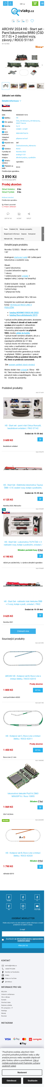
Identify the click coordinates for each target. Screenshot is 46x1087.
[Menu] (42, 3)
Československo (22, 146)
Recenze (4, 1016)
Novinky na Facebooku (12, 972)
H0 (17, 118)
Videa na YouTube (10, 978)
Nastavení (22, 1072)
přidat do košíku (23, 333)
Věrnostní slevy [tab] (19, 239)
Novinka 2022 (21, 152)
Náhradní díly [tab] (8, 239)
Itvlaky (9, 897)
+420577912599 (10, 969)
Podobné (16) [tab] (13, 229)
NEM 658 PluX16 (22, 133)
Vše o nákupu (5, 997)
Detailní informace (10, 101)
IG (23, 906)
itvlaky (7, 975)
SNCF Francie (21, 123)
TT (37, 897)
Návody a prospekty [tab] (26, 229)
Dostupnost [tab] (32, 234)
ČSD (17, 121)
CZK (21, 4)
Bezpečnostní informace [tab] (12, 234)
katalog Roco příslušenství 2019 (23, 315)
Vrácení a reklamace (7, 994)
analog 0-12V (21, 155)
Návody (3, 1013)
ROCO (18, 149)
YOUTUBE (37, 906)
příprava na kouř (22, 138)
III (17, 126)
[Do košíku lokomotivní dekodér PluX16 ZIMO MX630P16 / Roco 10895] (40, 807)
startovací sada (20, 257)
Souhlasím (32, 1080)
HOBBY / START (22, 129)
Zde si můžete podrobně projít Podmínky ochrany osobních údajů (21, 1063)
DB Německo (25, 121)
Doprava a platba (6, 1005)
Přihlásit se (23, 946)
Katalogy (4, 1010)
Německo (32, 146)
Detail (38, 690)
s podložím (32, 157)
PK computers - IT (7, 1008)
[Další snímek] (42, 65)
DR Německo (35, 121)
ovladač (25, 276)
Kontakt (3, 1000)
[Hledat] (5, 3)
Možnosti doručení (8, 197)
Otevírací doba (5, 1002)
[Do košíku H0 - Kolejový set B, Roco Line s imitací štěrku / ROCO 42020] (40, 867)
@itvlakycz (8, 982)
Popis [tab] (6, 229)
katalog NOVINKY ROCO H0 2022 (24, 312)
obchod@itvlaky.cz (11, 965)
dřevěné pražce (21, 157)
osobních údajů (24, 941)
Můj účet (4, 991)
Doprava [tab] (23, 234)
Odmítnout (11, 1080)
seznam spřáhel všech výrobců (22, 364)
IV (19, 126)
